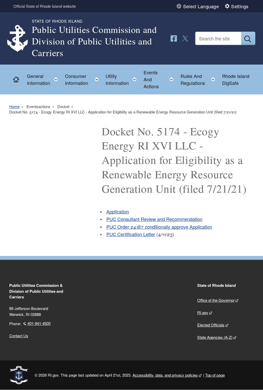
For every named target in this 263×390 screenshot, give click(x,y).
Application (117, 211)
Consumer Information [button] (83, 79)
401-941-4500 (39, 323)
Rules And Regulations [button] (199, 79)
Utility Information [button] (122, 79)
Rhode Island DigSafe (235, 79)
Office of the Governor (215, 300)
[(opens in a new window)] (174, 38)
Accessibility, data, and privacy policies (165, 375)
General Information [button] (44, 79)
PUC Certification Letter (130, 234)
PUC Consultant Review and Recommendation (154, 219)
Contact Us (18, 335)
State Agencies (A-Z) (214, 337)
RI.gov (202, 312)
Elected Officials (210, 324)
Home (14, 106)
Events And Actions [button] (160, 79)
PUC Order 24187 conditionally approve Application (159, 226)
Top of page (215, 375)
